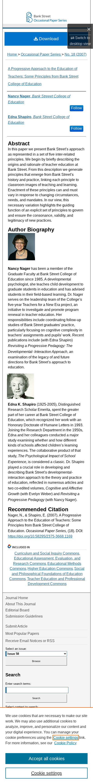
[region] (46, 745)
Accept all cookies (47, 758)
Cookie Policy (65, 743)
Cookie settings (65, 737)
